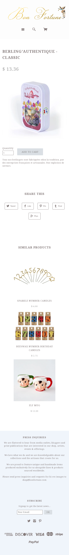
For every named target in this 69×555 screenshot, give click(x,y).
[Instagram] (34, 520)
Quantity (7, 148)
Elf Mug (34, 405)
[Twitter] (29, 520)
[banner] (34, 12)
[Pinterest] (40, 520)
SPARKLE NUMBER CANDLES (34, 300)
